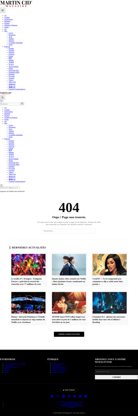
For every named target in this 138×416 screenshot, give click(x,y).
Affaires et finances (10, 25)
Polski (11, 68)
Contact (6, 372)
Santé (10, 45)
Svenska (11, 78)
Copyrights (71, 407)
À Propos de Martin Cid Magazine (14, 363)
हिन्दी (10, 58)
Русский (12, 76)
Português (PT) (14, 70)
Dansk (11, 56)
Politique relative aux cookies (71, 404)
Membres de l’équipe (10, 367)
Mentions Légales (71, 403)
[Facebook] (52, 396)
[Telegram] (86, 396)
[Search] (2, 97)
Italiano (11, 60)
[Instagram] (69, 396)
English (11, 48)
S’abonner (116, 377)
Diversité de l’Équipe (58, 372)
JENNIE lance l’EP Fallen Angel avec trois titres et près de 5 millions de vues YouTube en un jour (69, 319)
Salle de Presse (8, 365)
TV (5, 15)
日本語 (11, 62)
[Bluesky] (74, 396)
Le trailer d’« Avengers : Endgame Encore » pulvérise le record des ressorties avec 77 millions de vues (26, 281)
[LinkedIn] (63, 396)
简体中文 (12, 84)
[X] (57, 396)
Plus (5, 31)
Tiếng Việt (12, 82)
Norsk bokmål (13, 66)
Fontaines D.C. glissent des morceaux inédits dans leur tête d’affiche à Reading (109, 319)
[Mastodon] (80, 396)
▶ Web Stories (69, 390)
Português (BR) (14, 72)
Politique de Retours (58, 370)
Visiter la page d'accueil (69, 334)
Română (11, 74)
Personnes (12, 35)
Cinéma (7, 17)
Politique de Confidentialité (71, 405)
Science (7, 23)
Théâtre (11, 39)
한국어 (11, 64)
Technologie (8, 19)
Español (11, 50)
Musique (7, 21)
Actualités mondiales (16, 43)
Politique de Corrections (59, 369)
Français (7, 46)
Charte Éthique (56, 365)
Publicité (7, 369)
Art (5, 29)
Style (10, 37)
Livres (11, 33)
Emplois (6, 370)
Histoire (11, 41)
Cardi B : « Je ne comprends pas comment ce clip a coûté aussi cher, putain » (108, 281)
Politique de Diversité (58, 367)
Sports (6, 27)
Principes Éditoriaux (58, 363)
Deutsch (11, 52)
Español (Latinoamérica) (17, 89)
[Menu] (2, 10)
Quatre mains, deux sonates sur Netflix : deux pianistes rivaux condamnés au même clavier (69, 281)
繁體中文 (12, 87)
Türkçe (11, 80)
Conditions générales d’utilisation (71, 402)
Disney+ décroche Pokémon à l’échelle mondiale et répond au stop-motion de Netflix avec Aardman (28, 319)
